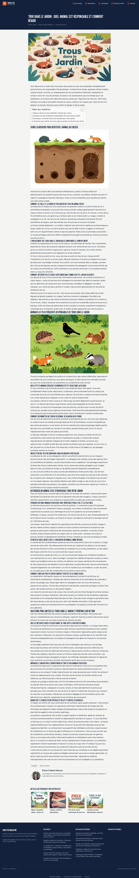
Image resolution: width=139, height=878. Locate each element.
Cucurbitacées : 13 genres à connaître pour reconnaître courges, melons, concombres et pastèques (57, 847)
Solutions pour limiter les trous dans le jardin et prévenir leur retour (58, 121)
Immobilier (90, 3)
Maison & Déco (118, 3)
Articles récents (45, 766)
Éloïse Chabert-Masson (52, 770)
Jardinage (103, 3)
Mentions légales (55, 877)
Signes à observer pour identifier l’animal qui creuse (52, 113)
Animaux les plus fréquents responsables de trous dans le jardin (56, 116)
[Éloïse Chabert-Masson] (36, 775)
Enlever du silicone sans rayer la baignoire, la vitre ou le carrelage (57, 859)
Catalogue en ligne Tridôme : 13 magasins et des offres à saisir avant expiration (89, 855)
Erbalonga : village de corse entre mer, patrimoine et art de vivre (88, 850)
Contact (87, 877)
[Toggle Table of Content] (81, 110)
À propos (34, 766)
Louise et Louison (9, 840)
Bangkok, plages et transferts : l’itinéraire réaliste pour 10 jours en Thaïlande (57, 841)
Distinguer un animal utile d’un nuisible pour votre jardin (54, 119)
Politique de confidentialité (72, 877)
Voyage (131, 3)
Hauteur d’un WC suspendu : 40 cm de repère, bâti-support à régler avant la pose (57, 854)
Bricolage (77, 3)
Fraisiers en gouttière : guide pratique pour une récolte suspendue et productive (90, 845)
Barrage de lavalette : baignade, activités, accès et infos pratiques (89, 834)
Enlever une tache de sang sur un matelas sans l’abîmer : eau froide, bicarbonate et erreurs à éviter (57, 835)
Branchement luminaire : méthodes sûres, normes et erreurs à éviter (89, 839)
